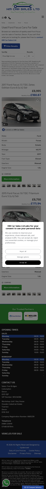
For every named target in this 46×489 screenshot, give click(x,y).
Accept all (23, 262)
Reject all (23, 251)
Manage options (23, 257)
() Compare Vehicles (34, 487)
